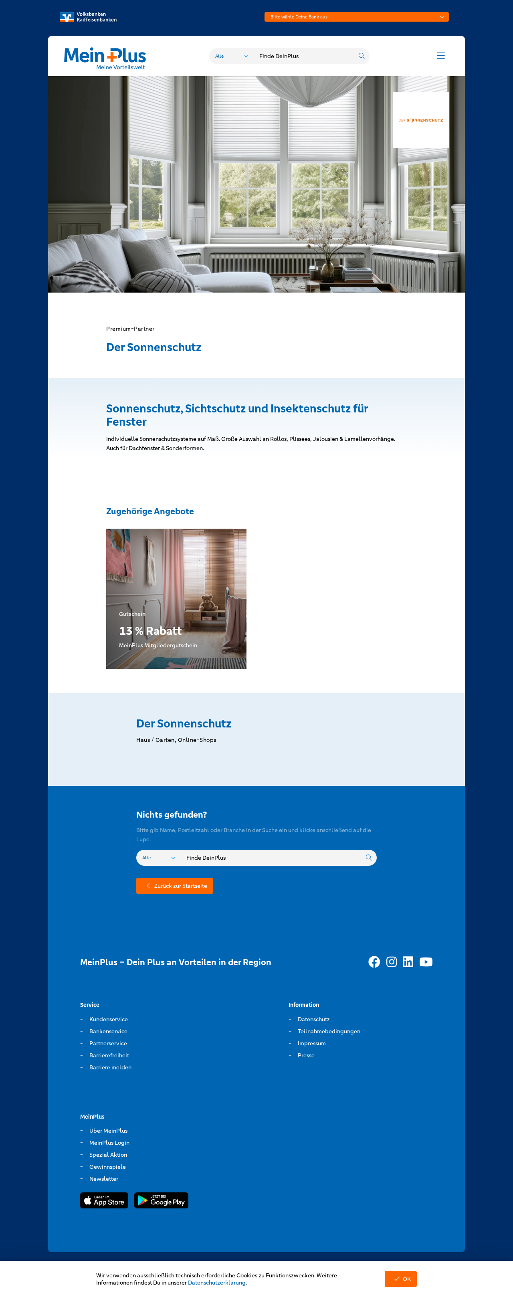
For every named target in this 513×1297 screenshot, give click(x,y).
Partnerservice (108, 1043)
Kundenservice (108, 1019)
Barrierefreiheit (109, 1055)
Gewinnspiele (107, 1166)
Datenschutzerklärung (217, 1282)
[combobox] (357, 17)
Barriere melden (110, 1067)
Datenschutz (314, 1019)
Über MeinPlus (108, 1130)
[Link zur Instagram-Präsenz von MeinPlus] (391, 962)
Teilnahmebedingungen (329, 1031)
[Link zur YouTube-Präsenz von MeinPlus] (426, 962)
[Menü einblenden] (441, 56)
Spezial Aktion (108, 1154)
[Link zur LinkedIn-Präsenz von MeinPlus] (408, 962)
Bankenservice (108, 1031)
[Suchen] (361, 56)
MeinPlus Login (109, 1142)
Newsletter (103, 1178)
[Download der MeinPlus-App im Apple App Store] (104, 1201)
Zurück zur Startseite (180, 885)
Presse (306, 1055)
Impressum (312, 1043)
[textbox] (357, 17)
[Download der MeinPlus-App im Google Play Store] (161, 1201)
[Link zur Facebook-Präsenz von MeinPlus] (374, 962)
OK (407, 1279)
